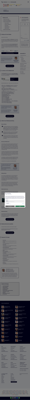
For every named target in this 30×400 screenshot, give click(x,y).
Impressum (8, 194)
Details (23, 203)
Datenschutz (11, 194)
